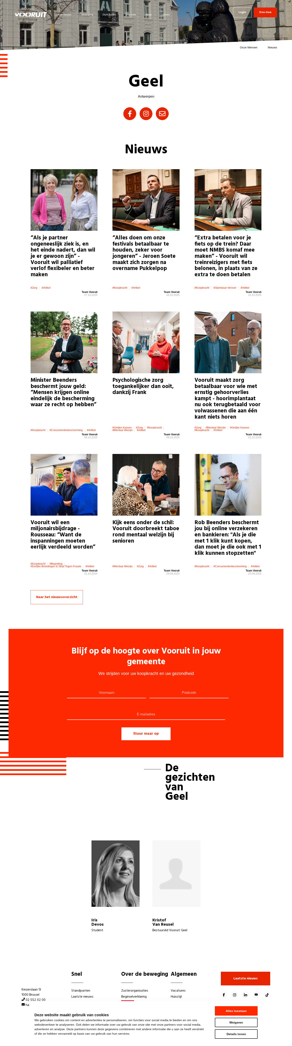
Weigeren (236, 1022)
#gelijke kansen (122, 427)
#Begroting (56, 563)
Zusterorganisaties (134, 991)
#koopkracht (119, 287)
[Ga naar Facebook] (224, 995)
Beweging (87, 15)
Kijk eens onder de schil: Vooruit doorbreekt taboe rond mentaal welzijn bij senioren (145, 532)
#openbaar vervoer (225, 287)
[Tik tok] (267, 995)
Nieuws (272, 47)
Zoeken (166, 15)
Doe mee (131, 15)
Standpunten (80, 991)
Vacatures (178, 991)
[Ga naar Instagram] (235, 995)
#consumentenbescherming (66, 430)
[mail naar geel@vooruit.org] (162, 113)
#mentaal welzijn (122, 430)
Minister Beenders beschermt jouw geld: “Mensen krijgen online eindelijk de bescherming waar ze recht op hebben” (63, 392)
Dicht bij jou (109, 15)
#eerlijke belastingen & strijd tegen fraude (56, 566)
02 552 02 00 (36, 1000)
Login (242, 12)
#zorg (34, 287)
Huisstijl (176, 997)
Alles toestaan (236, 1011)
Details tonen (236, 1034)
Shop (149, 15)
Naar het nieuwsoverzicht (56, 597)
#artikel (46, 287)
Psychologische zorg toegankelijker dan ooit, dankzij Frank (143, 386)
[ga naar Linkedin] (245, 995)
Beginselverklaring (134, 997)
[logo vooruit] (31, 14)
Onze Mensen (248, 47)
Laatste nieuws (63, 15)
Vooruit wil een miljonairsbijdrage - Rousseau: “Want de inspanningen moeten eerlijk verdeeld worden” (63, 535)
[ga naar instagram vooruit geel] (146, 113)
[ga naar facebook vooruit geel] (129, 113)
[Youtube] (256, 995)
